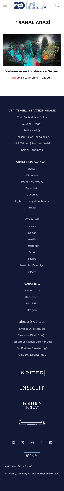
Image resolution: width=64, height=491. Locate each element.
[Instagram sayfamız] (32, 442)
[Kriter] (32, 373)
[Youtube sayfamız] (51, 442)
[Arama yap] (57, 5)
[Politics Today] (32, 405)
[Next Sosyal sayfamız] (13, 442)
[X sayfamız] (22, 442)
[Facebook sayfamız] (41, 442)
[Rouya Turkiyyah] (32, 422)
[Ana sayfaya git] (30, 5)
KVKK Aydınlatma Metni (18, 466)
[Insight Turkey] (32, 388)
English (34, 455)
